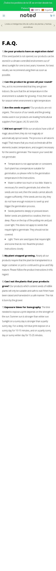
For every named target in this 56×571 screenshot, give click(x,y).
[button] (41, 10)
